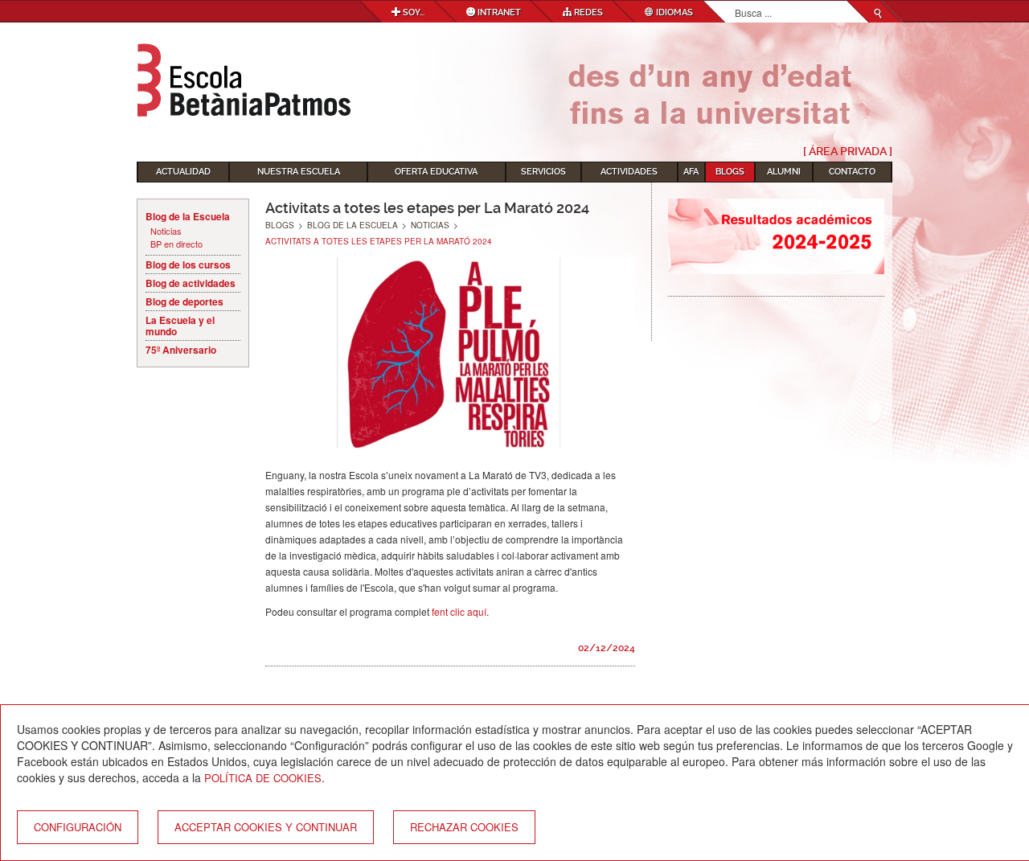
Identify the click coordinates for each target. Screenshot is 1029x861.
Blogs (729, 171)
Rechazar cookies (464, 826)
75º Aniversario (181, 349)
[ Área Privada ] (847, 151)
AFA (691, 171)
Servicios (543, 171)
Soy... (412, 12)
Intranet (498, 12)
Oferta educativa (436, 171)
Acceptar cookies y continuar (265, 826)
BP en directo (176, 244)
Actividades (629, 171)
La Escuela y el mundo (180, 325)
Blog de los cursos (188, 264)
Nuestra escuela (298, 171)
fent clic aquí (459, 611)
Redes (587, 12)
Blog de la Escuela (188, 216)
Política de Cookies (263, 777)
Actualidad (183, 171)
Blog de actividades (191, 283)
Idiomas (673, 12)
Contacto (852, 171)
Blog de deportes (184, 301)
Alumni (784, 171)
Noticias (166, 231)
